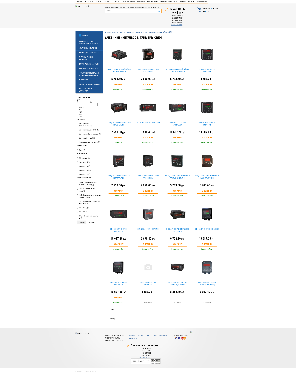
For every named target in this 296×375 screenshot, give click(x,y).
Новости (116, 1)
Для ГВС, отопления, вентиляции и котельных (88, 42)
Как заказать (141, 1)
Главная (80, 1)
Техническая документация (168, 1)
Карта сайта (133, 338)
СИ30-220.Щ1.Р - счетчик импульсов (207, 124)
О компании (89, 1)
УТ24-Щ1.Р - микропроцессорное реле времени (118, 177)
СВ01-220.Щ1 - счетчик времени (148, 229)
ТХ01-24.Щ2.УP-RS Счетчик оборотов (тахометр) (177, 283)
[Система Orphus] (146, 361)
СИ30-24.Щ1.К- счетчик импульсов (148, 283)
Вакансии (191, 1)
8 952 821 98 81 (177, 20)
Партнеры (182, 1)
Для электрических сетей (88, 68)
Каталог (98, 1)
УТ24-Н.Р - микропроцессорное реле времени (148, 177)
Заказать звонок (176, 25)
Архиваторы (83, 80)
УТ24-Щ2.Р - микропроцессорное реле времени (118, 124)
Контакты (132, 335)
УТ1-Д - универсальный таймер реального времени (207, 177)
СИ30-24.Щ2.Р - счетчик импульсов (177, 124)
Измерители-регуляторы (88, 48)
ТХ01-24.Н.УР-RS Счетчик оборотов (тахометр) (207, 283)
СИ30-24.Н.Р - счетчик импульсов (207, 229)
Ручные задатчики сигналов (90, 84)
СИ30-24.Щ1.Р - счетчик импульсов (207, 70)
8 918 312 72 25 (177, 23)
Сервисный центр (152, 1)
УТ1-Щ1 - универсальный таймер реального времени (177, 177)
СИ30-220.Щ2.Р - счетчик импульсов (118, 230)
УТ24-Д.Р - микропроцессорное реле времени (148, 70)
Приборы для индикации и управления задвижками (89, 74)
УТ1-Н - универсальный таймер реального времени (177, 70)
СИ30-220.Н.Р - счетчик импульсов (118, 283)
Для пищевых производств (89, 53)
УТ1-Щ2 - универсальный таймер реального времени (118, 70)
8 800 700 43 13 (177, 16)
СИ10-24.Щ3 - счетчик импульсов (148, 123)
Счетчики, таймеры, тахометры (86, 58)
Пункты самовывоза (128, 1)
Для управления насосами (89, 64)
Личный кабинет (202, 1)
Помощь (148, 335)
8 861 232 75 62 (177, 18)
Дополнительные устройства (85, 90)
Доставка (107, 1)
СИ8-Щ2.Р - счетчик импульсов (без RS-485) (177, 230)
